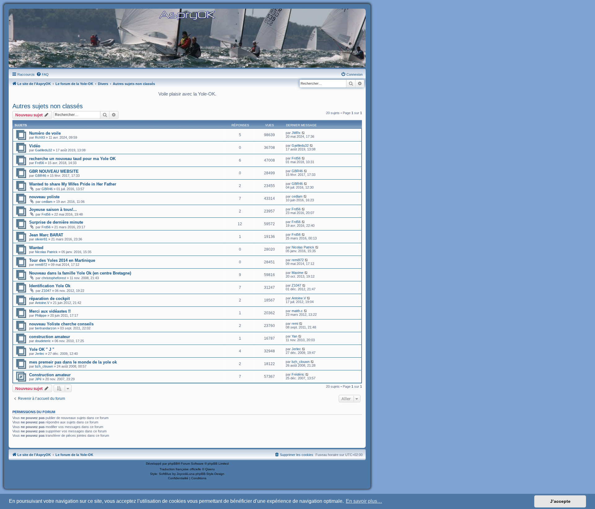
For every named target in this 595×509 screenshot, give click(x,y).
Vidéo (34, 146)
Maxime (297, 273)
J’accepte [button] (560, 501)
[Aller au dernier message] (304, 133)
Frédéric (298, 374)
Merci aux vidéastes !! (50, 311)
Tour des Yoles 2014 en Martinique (62, 260)
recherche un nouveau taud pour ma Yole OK (72, 158)
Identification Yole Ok (49, 286)
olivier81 (41, 239)
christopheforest (54, 278)
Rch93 (40, 137)
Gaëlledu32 (43, 150)
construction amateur (49, 336)
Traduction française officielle (180, 469)
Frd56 (39, 163)
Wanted (36, 247)
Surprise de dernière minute (56, 222)
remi (295, 323)
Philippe (40, 315)
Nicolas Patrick (46, 252)
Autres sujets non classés (47, 106)
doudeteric (43, 341)
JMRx (296, 133)
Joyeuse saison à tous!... (53, 209)
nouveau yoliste (44, 196)
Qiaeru (210, 469)
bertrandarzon (45, 328)
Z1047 (46, 290)
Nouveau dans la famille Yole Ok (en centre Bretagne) (80, 273)
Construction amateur (50, 375)
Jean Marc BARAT (46, 235)
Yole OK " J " (41, 349)
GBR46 (40, 175)
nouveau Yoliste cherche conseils (61, 324)
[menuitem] (42, 74)
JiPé (38, 379)
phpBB (173, 463)
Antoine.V (42, 303)
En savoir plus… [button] (364, 501)
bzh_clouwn (44, 366)
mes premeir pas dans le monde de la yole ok (73, 362)
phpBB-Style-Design (210, 474)
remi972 (41, 264)
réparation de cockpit (49, 298)
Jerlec (39, 353)
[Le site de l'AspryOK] (187, 15)
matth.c (297, 311)
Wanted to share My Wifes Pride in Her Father (72, 184)
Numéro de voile (45, 133)
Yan (294, 336)
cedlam (47, 201)
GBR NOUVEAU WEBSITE (54, 171)
